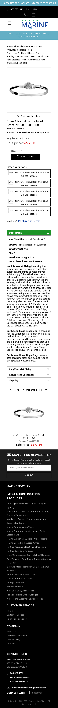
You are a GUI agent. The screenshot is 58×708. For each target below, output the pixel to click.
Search (26, 14)
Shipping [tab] (13, 380)
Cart (34, 14)
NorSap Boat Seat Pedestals (20, 551)
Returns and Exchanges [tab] (22, 374)
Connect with (16, 693)
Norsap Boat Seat (15, 582)
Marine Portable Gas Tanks (19, 578)
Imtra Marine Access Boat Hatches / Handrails (28, 555)
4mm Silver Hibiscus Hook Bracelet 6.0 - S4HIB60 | (32, 184)
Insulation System (15, 586)
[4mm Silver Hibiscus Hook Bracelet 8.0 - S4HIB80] (29, 109)
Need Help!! (12, 221)
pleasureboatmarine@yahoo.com (29, 687)
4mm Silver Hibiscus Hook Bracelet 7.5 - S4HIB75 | (32, 212)
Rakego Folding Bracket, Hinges (22, 595)
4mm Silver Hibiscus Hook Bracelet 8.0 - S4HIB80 (29, 436)
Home (10, 611)
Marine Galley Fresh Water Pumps (23, 543)
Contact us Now (29, 221)
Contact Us (31, 9)
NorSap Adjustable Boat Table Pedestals (26, 547)
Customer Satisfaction (17, 635)
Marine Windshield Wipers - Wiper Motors (27, 539)
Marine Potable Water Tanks (20, 527)
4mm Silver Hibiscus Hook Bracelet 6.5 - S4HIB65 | (32, 193)
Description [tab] (15, 232)
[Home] (35, 27)
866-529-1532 (16, 9)
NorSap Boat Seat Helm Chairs (21, 574)
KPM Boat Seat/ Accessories (20, 591)
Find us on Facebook (17, 619)
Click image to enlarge (31, 116)
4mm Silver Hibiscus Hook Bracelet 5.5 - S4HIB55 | (32, 174)
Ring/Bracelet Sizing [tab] (20, 369)
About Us (11, 631)
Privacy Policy (13, 639)
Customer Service (15, 615)
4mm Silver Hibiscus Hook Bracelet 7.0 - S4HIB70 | (32, 203)
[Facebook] (35, 693)
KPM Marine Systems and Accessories (25, 599)
